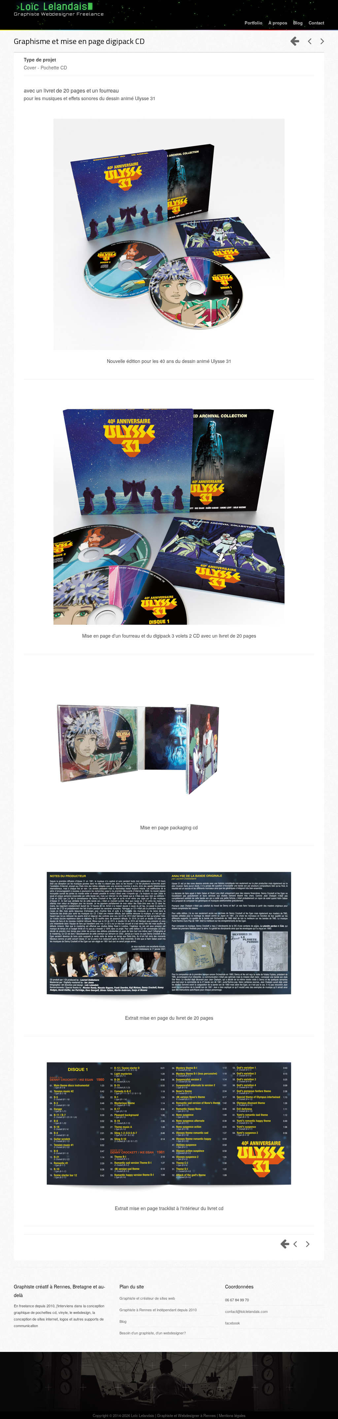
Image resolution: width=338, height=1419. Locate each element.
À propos (277, 23)
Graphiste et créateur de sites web (147, 1298)
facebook (232, 1322)
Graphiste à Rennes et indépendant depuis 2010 (158, 1309)
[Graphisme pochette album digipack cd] (320, 41)
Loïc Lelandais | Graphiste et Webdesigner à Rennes (173, 1415)
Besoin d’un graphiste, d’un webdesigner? (152, 1332)
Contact (316, 23)
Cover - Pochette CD (45, 67)
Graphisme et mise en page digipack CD (79, 41)
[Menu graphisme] (294, 41)
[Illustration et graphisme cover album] (307, 41)
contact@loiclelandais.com (246, 1311)
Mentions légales (232, 1415)
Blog (298, 23)
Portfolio (253, 23)
